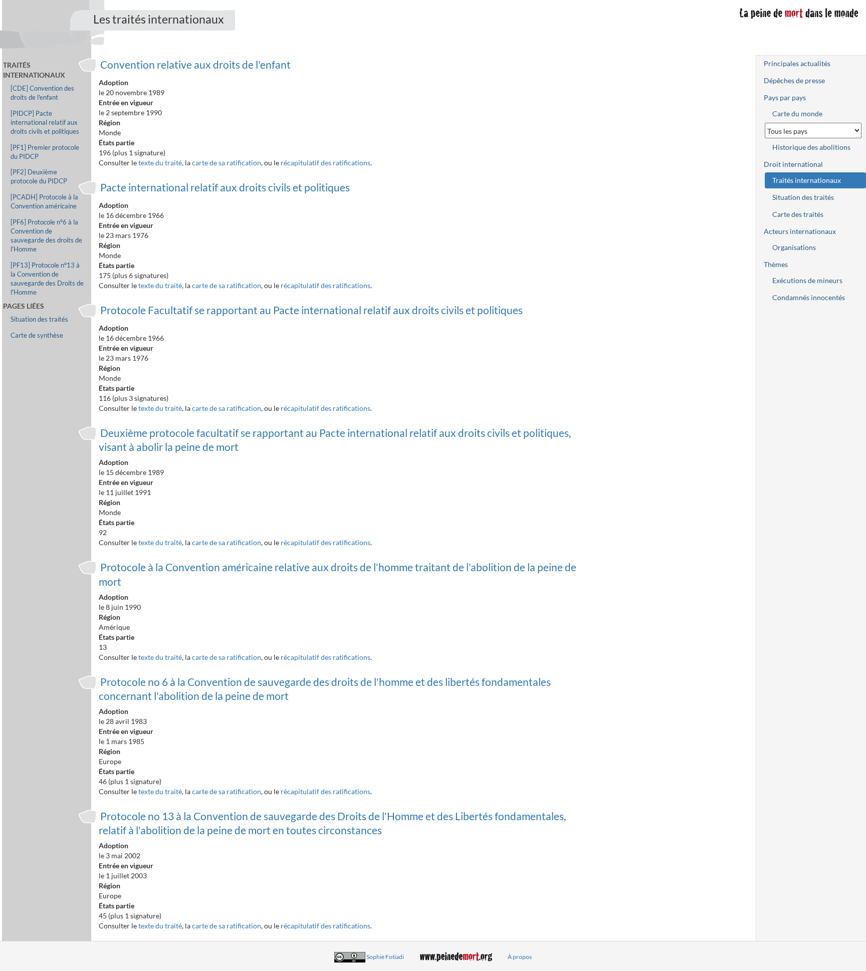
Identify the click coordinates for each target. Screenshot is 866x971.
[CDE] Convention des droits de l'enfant (42, 93)
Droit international (793, 164)
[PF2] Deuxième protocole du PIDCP (39, 176)
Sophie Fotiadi (385, 956)
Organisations (794, 247)
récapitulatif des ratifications (325, 162)
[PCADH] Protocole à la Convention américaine (44, 201)
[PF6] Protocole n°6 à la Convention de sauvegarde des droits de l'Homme (46, 235)
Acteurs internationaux (800, 231)
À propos (520, 956)
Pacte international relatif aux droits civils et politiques (225, 187)
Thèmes (776, 264)
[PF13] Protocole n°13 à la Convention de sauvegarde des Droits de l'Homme (47, 279)
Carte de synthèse (37, 335)
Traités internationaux (806, 180)
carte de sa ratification (226, 162)
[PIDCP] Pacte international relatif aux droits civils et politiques (45, 122)
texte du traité (160, 162)
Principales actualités (797, 63)
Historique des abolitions (811, 147)
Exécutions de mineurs (807, 280)
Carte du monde (797, 113)
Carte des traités (797, 214)
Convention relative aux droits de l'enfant (195, 64)
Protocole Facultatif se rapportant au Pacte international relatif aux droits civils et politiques (311, 310)
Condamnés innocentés (808, 297)
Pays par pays (785, 97)
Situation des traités (39, 319)
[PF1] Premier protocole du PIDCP (45, 152)
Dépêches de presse (794, 80)
